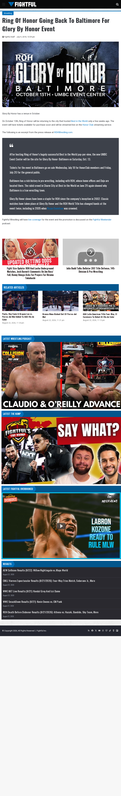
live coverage (34, 219)
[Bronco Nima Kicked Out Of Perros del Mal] (60, 301)
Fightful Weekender (102, 219)
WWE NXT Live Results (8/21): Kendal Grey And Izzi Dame (31, 591)
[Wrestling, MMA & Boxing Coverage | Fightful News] (22, 4)
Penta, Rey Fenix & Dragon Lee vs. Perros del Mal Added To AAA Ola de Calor (18, 316)
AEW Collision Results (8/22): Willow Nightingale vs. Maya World (35, 570)
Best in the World (79, 121)
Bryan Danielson (55, 208)
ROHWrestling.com (63, 132)
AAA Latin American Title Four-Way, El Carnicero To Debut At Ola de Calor (100, 315)
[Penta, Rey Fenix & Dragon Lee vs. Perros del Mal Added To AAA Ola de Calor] (20, 301)
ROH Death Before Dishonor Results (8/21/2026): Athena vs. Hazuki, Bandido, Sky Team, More (50, 612)
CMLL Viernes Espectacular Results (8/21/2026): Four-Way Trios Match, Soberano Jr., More (49, 580)
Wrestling (8, 13)
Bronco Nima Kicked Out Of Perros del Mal (59, 315)
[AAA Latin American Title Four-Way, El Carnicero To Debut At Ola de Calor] (101, 301)
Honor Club (87, 124)
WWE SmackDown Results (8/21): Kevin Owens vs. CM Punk (32, 601)
